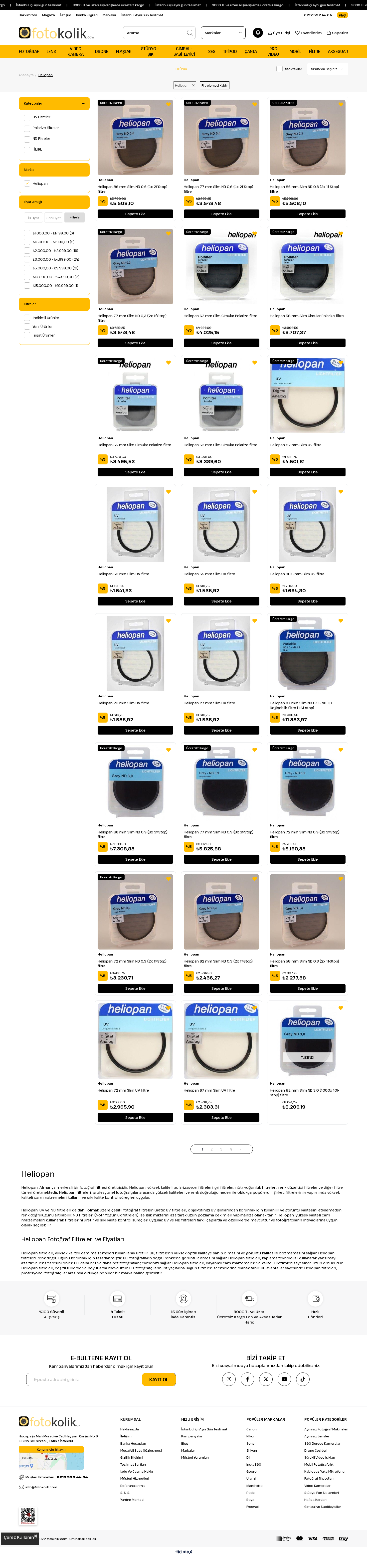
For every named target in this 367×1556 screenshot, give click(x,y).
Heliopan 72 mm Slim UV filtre (123, 1090)
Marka (29, 169)
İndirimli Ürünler (46, 317)
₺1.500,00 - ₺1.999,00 (53, 241)
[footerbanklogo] (312, 1538)
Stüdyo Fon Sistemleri (321, 1492)
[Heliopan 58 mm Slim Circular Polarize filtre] (308, 266)
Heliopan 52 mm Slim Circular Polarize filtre (220, 444)
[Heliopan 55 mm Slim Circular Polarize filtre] (135, 395)
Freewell (252, 1506)
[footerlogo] (50, 1421)
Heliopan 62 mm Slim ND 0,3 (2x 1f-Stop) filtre (218, 963)
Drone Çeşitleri (315, 1450)
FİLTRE (37, 149)
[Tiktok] (303, 1379)
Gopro (251, 1471)
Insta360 (253, 1464)
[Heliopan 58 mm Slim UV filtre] (135, 525)
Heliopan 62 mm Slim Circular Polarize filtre (220, 315)
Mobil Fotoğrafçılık (319, 1464)
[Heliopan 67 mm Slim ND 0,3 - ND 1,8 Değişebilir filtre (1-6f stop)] (308, 654)
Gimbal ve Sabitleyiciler (322, 1506)
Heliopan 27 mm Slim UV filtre (209, 703)
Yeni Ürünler (43, 326)
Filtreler (30, 304)
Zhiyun (251, 1450)
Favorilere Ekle (168, 104)
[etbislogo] (28, 1516)
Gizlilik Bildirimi (131, 1457)
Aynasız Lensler (316, 1436)
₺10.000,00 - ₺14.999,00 (56, 276)
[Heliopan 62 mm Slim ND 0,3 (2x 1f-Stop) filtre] (221, 912)
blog (342, 14)
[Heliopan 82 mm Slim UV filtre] (308, 395)
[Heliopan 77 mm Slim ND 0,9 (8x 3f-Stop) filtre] (221, 783)
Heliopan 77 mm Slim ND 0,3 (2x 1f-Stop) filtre (132, 318)
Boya (250, 1499)
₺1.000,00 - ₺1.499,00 (53, 233)
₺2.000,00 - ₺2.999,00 (55, 250)
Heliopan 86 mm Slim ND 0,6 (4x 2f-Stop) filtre (132, 189)
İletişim (65, 15)
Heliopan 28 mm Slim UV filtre (123, 703)
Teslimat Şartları (133, 1464)
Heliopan (40, 183)
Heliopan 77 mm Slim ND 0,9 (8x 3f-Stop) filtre (218, 834)
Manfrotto (254, 1485)
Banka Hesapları (133, 1443)
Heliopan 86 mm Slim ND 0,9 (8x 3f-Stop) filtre (133, 834)
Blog (184, 1443)
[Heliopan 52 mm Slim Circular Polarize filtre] (221, 395)
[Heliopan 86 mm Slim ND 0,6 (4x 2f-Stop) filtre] (135, 137)
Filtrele (74, 217)
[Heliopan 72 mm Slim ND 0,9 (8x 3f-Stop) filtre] (308, 783)
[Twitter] (266, 1379)
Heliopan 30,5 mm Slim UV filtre (297, 574)
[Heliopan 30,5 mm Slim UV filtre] (308, 525)
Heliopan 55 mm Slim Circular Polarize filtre (134, 444)
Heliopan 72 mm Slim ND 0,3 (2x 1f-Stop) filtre (132, 963)
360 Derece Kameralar (322, 1443)
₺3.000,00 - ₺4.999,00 (56, 259)
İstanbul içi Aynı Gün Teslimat (204, 1429)
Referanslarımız (133, 1485)
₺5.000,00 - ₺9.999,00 (55, 268)
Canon (251, 1429)
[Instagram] (229, 1379)
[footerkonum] (51, 1458)
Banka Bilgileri (87, 15)
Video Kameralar (317, 1485)
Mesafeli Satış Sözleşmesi (141, 1450)
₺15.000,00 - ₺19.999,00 (55, 285)
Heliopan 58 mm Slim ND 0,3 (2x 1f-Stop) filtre (304, 963)
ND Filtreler (41, 138)
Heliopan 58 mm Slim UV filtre (123, 574)
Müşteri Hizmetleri (134, 1478)
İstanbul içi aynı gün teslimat (289, 5)
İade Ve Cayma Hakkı (136, 1471)
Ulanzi (251, 1478)
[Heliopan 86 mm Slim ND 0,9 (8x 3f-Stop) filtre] (135, 783)
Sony (250, 1443)
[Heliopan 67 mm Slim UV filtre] (221, 1041)
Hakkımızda (28, 15)
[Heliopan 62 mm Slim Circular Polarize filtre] (221, 266)
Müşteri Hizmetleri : (56, 1477)
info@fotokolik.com (41, 1487)
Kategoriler (33, 103)
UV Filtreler (41, 117)
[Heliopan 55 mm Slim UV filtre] (221, 525)
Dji (248, 1457)
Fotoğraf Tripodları (319, 1478)
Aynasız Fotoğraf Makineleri (326, 1429)
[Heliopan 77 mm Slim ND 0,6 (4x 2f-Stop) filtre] (221, 137)
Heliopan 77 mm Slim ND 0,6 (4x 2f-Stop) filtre (218, 189)
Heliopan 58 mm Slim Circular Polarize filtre (307, 315)
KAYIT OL (158, 1379)
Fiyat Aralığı (33, 201)
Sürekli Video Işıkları (319, 1457)
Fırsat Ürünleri (44, 335)
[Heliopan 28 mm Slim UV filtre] (135, 654)
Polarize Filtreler (46, 127)
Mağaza (48, 15)
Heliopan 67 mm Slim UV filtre (209, 1090)
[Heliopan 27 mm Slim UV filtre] (221, 654)
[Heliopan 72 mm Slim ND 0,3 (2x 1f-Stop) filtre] (135, 912)
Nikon (250, 1436)
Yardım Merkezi (132, 1499)
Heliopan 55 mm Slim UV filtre (209, 574)
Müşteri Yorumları (195, 1457)
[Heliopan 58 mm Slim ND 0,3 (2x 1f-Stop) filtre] (308, 912)
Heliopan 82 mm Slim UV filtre (296, 444)
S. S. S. (125, 1492)
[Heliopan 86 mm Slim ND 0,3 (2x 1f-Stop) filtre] (308, 137)
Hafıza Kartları (315, 1499)
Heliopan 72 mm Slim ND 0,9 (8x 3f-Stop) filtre (305, 834)
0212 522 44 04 (318, 15)
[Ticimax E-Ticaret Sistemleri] (183, 1552)
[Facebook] (247, 1379)
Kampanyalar (191, 1436)
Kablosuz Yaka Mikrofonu (324, 1471)
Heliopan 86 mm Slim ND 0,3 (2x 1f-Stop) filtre (304, 189)
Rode (250, 1492)
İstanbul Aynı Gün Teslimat (142, 15)
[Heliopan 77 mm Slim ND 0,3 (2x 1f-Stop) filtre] (135, 266)
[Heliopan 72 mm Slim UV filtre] (135, 1041)
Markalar (109, 15)
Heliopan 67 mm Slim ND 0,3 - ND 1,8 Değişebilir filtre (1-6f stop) (301, 705)
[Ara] (189, 32)
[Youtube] (284, 1379)
